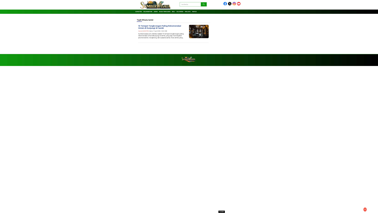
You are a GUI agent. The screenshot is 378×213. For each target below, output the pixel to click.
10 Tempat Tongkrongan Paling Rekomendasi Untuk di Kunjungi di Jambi (159, 27)
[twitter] (230, 5)
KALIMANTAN (147, 11)
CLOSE (221, 212)
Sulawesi (179, 11)
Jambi (140, 31)
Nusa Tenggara (164, 11)
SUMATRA (138, 11)
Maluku (188, 11)
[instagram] (235, 5)
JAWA (156, 11)
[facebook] (225, 5)
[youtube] (239, 5)
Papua (194, 11)
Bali (173, 11)
